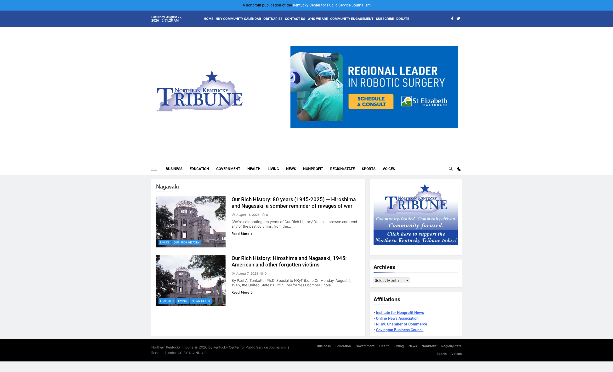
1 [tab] (358, 130)
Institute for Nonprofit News (400, 312)
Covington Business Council (399, 330)
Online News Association (397, 318)
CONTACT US (295, 19)
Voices (389, 169)
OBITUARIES (273, 19)
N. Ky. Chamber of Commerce (401, 324)
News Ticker (201, 301)
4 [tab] (385, 130)
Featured (167, 301)
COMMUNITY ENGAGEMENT (352, 19)
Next (452, 128)
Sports (368, 169)
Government (228, 169)
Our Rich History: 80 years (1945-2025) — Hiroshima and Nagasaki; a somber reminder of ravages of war (294, 202)
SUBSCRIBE (385, 19)
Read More (240, 233)
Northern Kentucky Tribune (172, 347)
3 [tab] (376, 130)
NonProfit (313, 169)
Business (174, 169)
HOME (208, 19)
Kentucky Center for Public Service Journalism (332, 5)
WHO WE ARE (318, 19)
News (291, 169)
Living (273, 169)
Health (254, 169)
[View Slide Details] (407, 87)
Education (199, 169)
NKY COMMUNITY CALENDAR (238, 19)
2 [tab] (367, 130)
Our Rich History (186, 242)
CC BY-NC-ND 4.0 (192, 353)
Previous (296, 128)
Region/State (342, 169)
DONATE (402, 19)
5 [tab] (393, 130)
